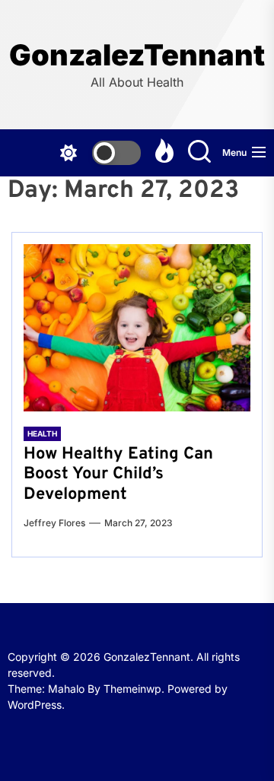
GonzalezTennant (137, 55)
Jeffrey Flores (54, 523)
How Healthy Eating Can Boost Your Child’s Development (118, 474)
